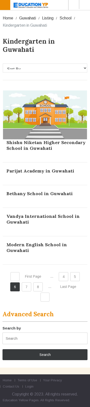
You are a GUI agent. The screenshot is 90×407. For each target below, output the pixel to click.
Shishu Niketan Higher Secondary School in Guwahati (46, 145)
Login (29, 386)
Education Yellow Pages (21, 400)
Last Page (68, 287)
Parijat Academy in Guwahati (40, 171)
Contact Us (11, 386)
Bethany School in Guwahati (39, 193)
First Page (33, 276)
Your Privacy (52, 380)
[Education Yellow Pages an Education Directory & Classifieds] (46, 5)
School (66, 18)
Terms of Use (27, 380)
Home (8, 18)
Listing (48, 18)
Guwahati (27, 18)
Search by (11, 328)
